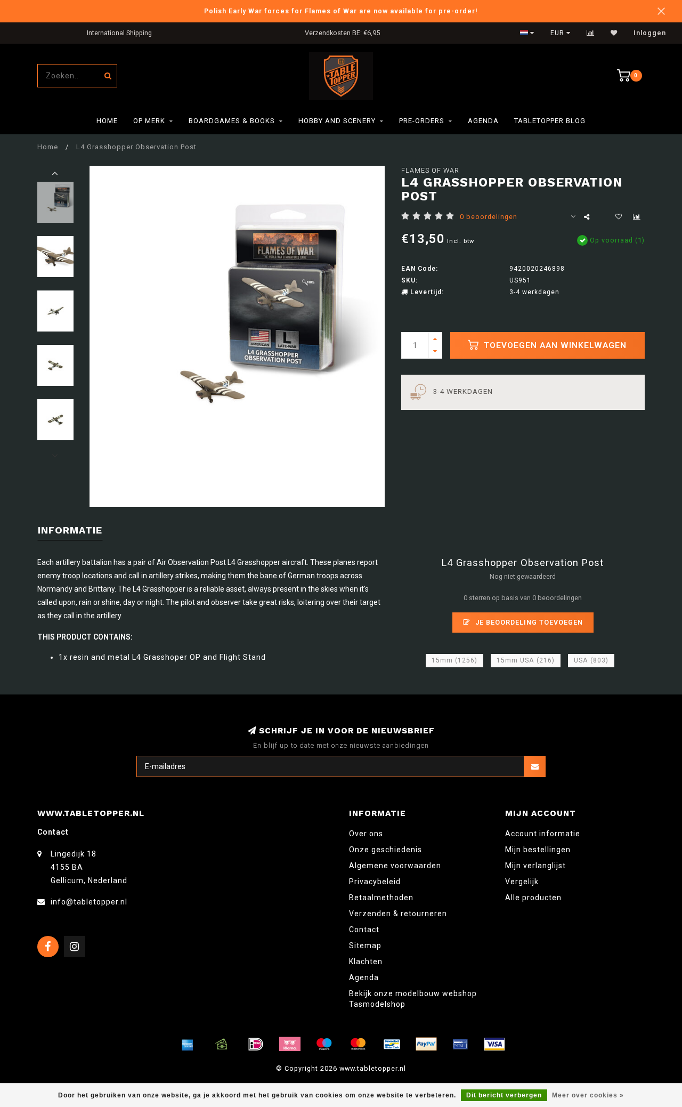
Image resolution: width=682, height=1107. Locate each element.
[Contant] (221, 1044)
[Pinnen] (460, 1044)
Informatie (70, 530)
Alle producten (533, 897)
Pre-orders (421, 121)
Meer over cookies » (588, 1095)
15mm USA (526, 660)
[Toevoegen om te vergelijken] (637, 217)
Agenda (483, 121)
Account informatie (542, 833)
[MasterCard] (358, 1044)
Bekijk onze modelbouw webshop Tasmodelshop (413, 998)
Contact (364, 929)
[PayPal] (426, 1044)
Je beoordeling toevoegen (528, 622)
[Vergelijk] (591, 33)
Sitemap (365, 945)
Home (107, 121)
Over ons (366, 833)
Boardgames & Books (232, 121)
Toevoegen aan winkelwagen (554, 345)
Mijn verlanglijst (535, 865)
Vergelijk (522, 881)
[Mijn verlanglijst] (614, 33)
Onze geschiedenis (385, 849)
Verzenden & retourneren (398, 913)
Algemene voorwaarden (395, 865)
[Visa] (494, 1044)
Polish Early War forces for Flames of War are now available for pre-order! (341, 11)
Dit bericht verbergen (504, 1095)
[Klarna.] (290, 1044)
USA (591, 660)
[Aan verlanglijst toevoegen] (619, 217)
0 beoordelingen (488, 217)
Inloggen (650, 33)
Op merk (149, 121)
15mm (454, 660)
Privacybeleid (375, 881)
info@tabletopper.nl (89, 902)
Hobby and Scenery (337, 121)
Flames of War (430, 170)
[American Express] (187, 1044)
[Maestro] (324, 1044)
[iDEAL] (255, 1044)
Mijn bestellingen (538, 849)
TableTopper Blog (550, 121)
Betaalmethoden (381, 897)
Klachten (366, 961)
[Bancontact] (392, 1044)
